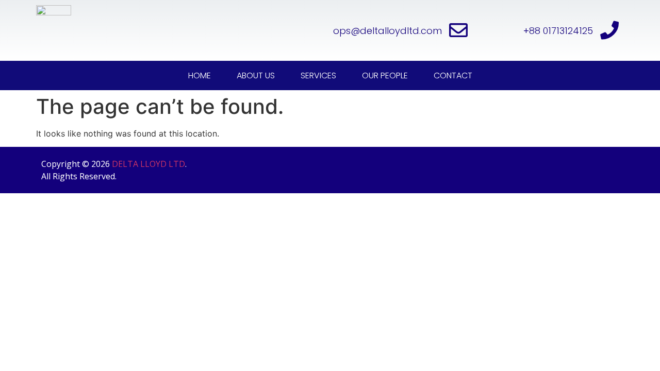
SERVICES (318, 75)
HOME (199, 75)
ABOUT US (256, 75)
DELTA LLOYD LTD (148, 164)
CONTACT (453, 75)
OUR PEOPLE (385, 75)
